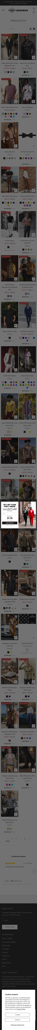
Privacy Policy (21, 1009)
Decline (17, 1020)
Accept (17, 1015)
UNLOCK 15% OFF (10, 523)
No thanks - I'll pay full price (9, 525)
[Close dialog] (35, 502)
